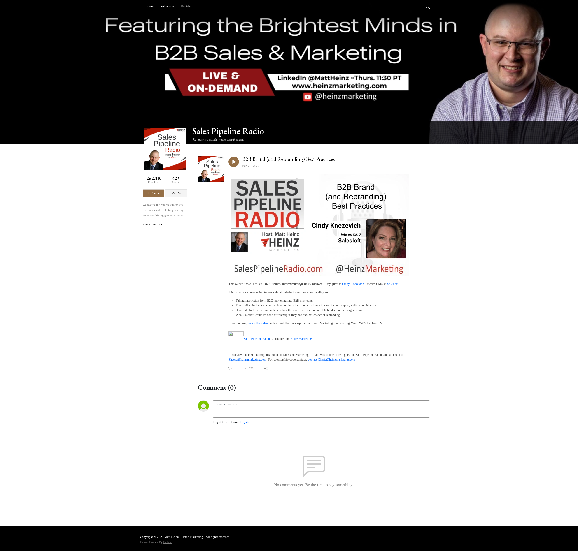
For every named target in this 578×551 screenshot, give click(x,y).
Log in (244, 422)
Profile (186, 6)
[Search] (428, 6)
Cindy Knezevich (353, 284)
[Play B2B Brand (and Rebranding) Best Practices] (233, 162)
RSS (178, 193)
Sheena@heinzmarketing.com (247, 359)
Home (149, 6)
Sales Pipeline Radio (228, 131)
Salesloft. (393, 284)
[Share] (266, 368)
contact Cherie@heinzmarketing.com (332, 359)
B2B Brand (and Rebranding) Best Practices (288, 159)
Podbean (167, 542)
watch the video (258, 323)
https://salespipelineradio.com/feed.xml (220, 139)
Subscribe (167, 6)
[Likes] (230, 368)
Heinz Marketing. (301, 338)
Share (156, 193)
